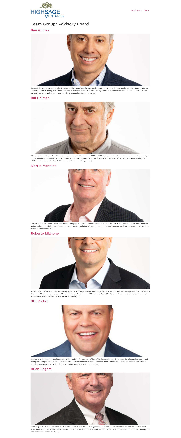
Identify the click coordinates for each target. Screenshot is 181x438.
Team (146, 10)
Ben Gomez (40, 30)
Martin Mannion (43, 166)
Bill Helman (40, 98)
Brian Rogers (41, 369)
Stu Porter (39, 301)
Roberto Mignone (45, 233)
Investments (136, 10)
